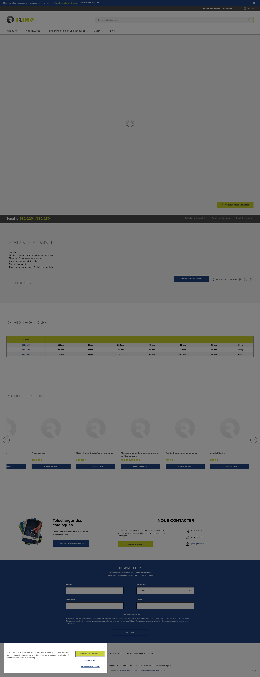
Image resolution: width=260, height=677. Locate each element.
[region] (55, 658)
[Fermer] (104, 646)
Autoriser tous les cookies (90, 653)
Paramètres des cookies (90, 666)
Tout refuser (90, 660)
